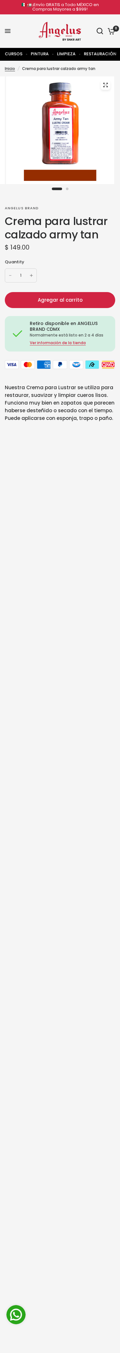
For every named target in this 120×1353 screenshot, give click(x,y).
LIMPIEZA (66, 54)
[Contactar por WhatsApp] (16, 1314)
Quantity (14, 262)
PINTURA (40, 54)
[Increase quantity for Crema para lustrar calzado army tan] (31, 275)
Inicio (10, 68)
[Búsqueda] (99, 31)
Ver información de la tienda (58, 343)
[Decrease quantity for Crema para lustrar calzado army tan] (10, 275)
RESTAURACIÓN (100, 54)
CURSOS (13, 54)
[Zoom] (105, 85)
